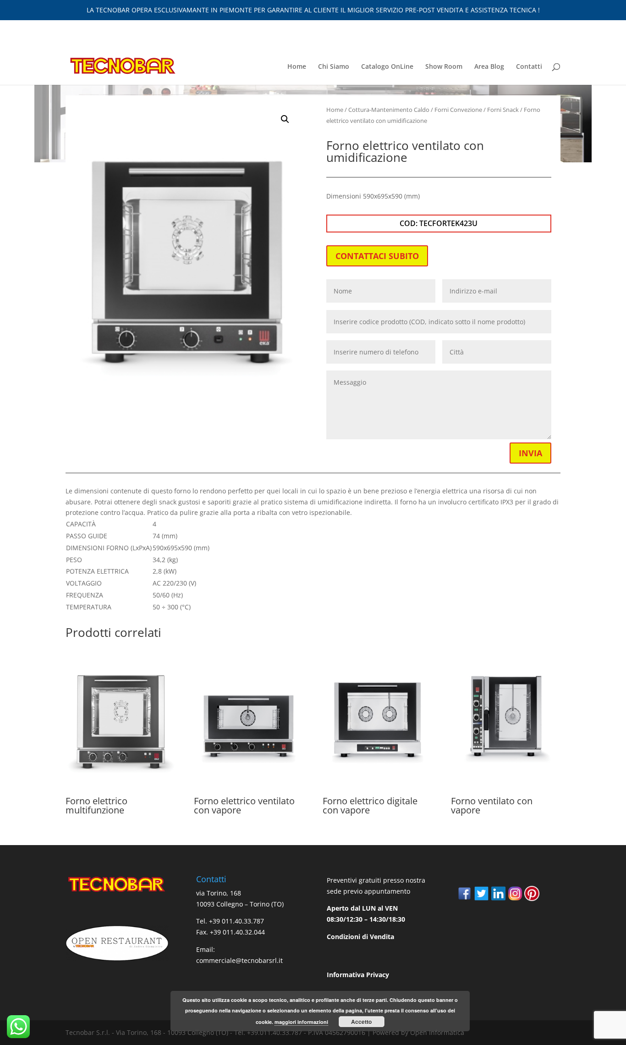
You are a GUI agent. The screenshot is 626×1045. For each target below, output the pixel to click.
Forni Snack (503, 109)
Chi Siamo (333, 67)
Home (296, 67)
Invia (530, 453)
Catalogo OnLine (387, 67)
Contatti (529, 67)
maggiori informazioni (301, 1021)
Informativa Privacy (358, 974)
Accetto (361, 1021)
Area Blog (489, 67)
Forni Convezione (458, 109)
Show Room (443, 67)
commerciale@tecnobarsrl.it (239, 960)
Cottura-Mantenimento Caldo (388, 109)
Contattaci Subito (377, 255)
